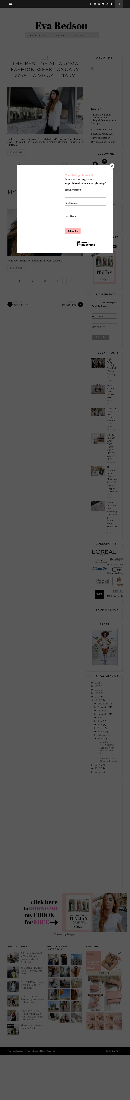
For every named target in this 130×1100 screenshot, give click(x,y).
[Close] (112, 165)
